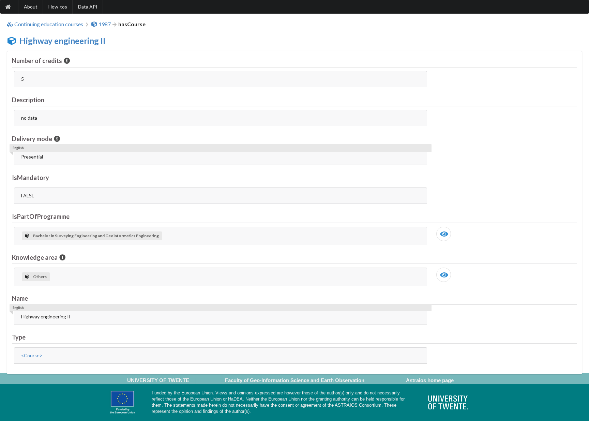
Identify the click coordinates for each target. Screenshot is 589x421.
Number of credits (37, 60)
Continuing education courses (48, 24)
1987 (105, 24)
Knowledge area (35, 257)
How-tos (57, 7)
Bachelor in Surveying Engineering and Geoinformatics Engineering (96, 235)
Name (20, 298)
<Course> (32, 355)
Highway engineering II (62, 41)
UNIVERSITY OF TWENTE (158, 380)
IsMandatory (30, 177)
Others (40, 276)
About (30, 7)
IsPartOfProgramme (41, 216)
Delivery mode (32, 138)
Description (28, 100)
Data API (87, 7)
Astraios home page (430, 380)
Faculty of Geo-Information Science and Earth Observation (294, 380)
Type (19, 337)
